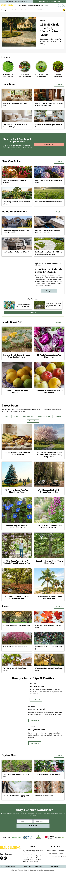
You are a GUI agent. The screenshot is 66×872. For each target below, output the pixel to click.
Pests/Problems (16, 10)
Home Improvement (6, 10)
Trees (19, 5)
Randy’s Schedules (21, 1)
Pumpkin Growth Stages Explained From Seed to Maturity (16, 356)
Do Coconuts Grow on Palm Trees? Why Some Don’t (49, 597)
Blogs (22, 866)
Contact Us (31, 866)
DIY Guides (41, 10)
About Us (26, 866)
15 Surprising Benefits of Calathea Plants (48, 774)
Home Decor (28, 10)
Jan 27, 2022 (31, 727)
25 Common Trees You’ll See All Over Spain (16, 625)
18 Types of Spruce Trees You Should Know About (16, 491)
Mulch (22, 10)
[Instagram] (59, 5)
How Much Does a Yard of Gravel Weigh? (16, 252)
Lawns (38, 5)
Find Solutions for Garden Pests (41, 76)
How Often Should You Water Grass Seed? (48, 202)
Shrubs (24, 5)
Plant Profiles (44, 5)
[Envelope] (63, 5)
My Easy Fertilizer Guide (36, 730)
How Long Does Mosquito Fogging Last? (16, 796)
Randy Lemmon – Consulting (55, 850)
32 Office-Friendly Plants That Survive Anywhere (23, 305)
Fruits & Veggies (31, 5)
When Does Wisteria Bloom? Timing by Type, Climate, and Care (16, 562)
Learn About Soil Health (58, 76)
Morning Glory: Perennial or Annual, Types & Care (16, 526)
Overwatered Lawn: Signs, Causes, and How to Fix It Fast (53, 305)
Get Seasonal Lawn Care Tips (8, 76)
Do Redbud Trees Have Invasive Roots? (15, 647)
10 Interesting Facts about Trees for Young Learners (16, 597)
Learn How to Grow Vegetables (25, 76)
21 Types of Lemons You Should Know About (17, 391)
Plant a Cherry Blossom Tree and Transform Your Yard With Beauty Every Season (49, 455)
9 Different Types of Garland (44, 796)
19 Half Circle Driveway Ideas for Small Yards (50, 29)
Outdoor (35, 10)
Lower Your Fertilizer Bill (36, 709)
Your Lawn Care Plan (37, 686)
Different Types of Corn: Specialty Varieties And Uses (17, 454)
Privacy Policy (38, 866)
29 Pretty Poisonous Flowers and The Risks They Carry (49, 526)
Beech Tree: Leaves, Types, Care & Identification (49, 562)
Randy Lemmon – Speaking (55, 853)
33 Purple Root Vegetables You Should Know (49, 356)
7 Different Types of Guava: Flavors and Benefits (49, 391)
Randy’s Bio (10, 1)
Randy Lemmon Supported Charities (55, 857)
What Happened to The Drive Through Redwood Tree (49, 491)
